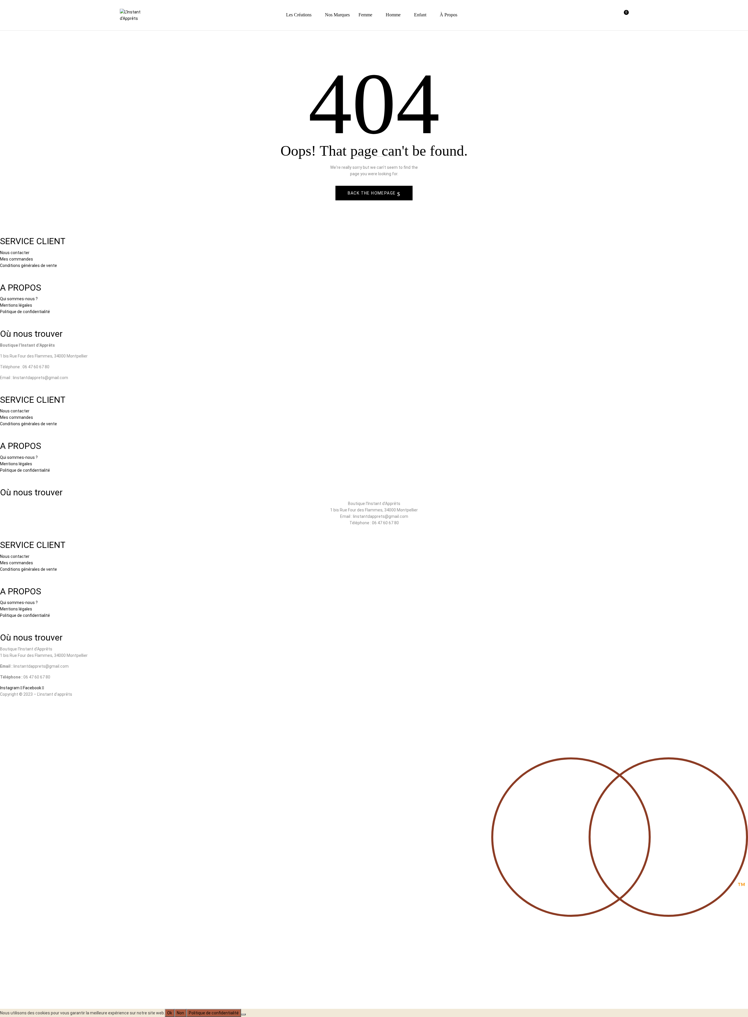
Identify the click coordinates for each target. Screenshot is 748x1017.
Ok (169, 1013)
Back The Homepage (372, 193)
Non (180, 1013)
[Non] (243, 1014)
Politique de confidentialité (214, 1013)
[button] (623, 15)
